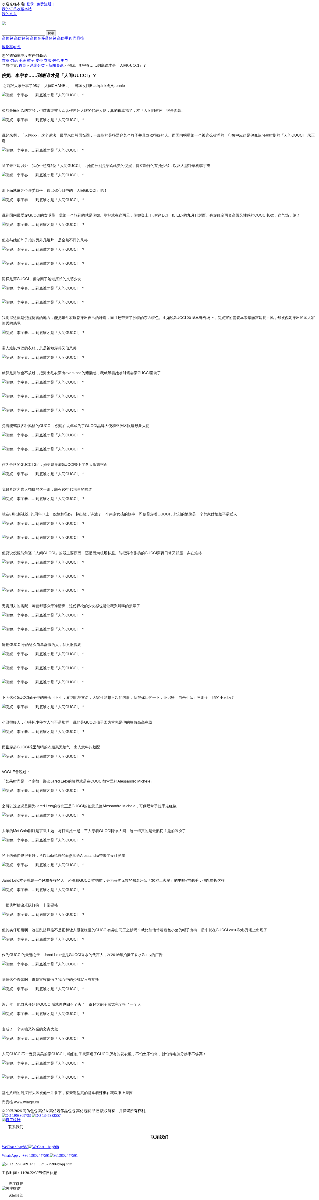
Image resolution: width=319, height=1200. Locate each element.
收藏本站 (24, 9)
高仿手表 (64, 38)
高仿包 (7, 38)
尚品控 (78, 38)
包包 (56, 60)
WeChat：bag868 (15, 1147)
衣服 (48, 60)
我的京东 (9, 14)
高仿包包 (21, 38)
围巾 (64, 60)
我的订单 (9, 9)
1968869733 (21, 1115)
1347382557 (51, 1115)
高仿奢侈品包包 (43, 38)
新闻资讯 (56, 65)
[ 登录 (29, 4)
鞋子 (31, 60)
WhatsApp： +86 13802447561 (26, 1155)
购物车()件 (11, 47)
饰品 (14, 60)
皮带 (39, 60)
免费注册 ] (44, 4)
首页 (5, 60)
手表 (23, 60)
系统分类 (37, 65)
